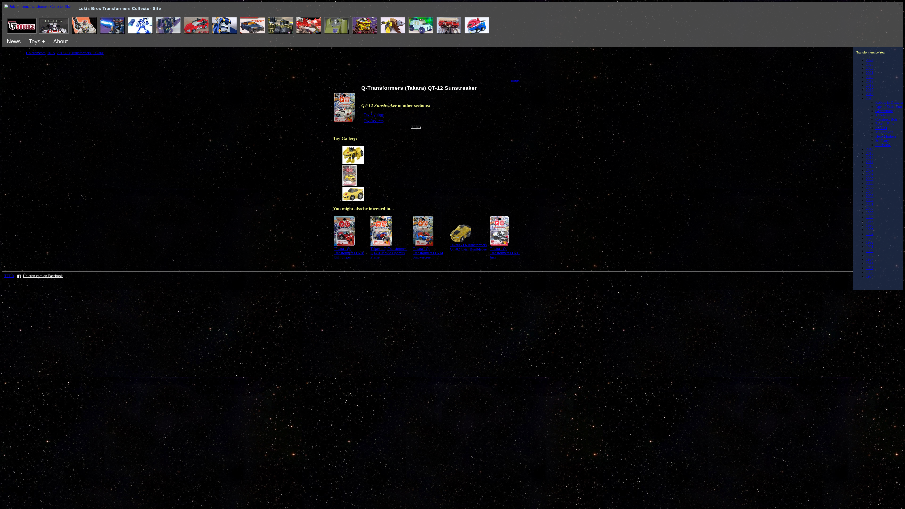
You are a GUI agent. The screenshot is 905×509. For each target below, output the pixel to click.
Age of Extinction (888, 107)
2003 (869, 196)
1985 (869, 272)
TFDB (416, 127)
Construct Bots (886, 119)
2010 (869, 166)
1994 (869, 234)
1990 (869, 251)
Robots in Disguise (889, 102)
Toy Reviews (373, 121)
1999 (869, 213)
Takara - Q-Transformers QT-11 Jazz (505, 253)
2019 (869, 81)
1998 (869, 217)
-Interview (883, 145)
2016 (869, 94)
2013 (869, 153)
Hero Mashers (885, 136)
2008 (869, 174)
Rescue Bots (884, 124)
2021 (869, 73)
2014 (869, 149)
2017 (869, 90)
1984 (869, 276)
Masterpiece (884, 132)
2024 (869, 60)
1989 (869, 255)
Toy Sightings (374, 115)
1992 (869, 242)
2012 (869, 158)
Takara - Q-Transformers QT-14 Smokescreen (428, 253)
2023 (869, 64)
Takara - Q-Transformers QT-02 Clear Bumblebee (468, 247)
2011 (869, 162)
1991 (869, 247)
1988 (869, 264)
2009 (869, 170)
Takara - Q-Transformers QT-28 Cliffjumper (349, 253)
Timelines (882, 115)
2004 (869, 191)
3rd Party (882, 141)
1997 (869, 221)
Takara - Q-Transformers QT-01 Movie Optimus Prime (388, 253)
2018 (869, 85)
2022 (869, 68)
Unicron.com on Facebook (43, 276)
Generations (884, 111)
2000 (869, 208)
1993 (869, 238)
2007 (869, 179)
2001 (869, 204)
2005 (869, 187)
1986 (869, 268)
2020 (869, 77)
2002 (869, 200)
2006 (869, 183)
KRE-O (881, 128)
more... (516, 80)
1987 (869, 259)
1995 (869, 230)
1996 (869, 225)
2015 (869, 98)
